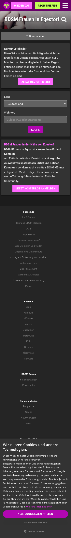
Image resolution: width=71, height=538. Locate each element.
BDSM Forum (28, 374)
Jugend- (19, 251)
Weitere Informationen (39, 506)
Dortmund (28, 335)
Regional (28, 301)
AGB (28, 228)
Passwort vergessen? (29, 240)
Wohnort (9, 112)
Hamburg (29, 312)
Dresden (28, 347)
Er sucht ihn (28, 385)
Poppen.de (28, 406)
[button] (35, 531)
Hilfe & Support (28, 217)
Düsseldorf (28, 330)
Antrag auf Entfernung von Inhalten (28, 257)
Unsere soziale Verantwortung (28, 280)
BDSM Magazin (34, 223)
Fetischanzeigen (28, 379)
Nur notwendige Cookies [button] (35, 523)
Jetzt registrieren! (35, 81)
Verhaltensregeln (28, 263)
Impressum (29, 234)
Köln (28, 341)
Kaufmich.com (28, 417)
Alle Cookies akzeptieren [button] (35, 514)
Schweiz (28, 358)
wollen (39, 246)
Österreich (28, 353)
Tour (18, 223)
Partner (24, 401)
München (29, 318)
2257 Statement (28, 269)
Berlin (29, 307)
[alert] (35, 488)
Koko (28, 423)
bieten (27, 246)
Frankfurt (29, 324)
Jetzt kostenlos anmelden (35, 188)
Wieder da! (21, 5)
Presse (28, 286)
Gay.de (28, 412)
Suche (35, 129)
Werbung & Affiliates (28, 274)
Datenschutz (35, 251)
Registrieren (47, 5)
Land (7, 96)
